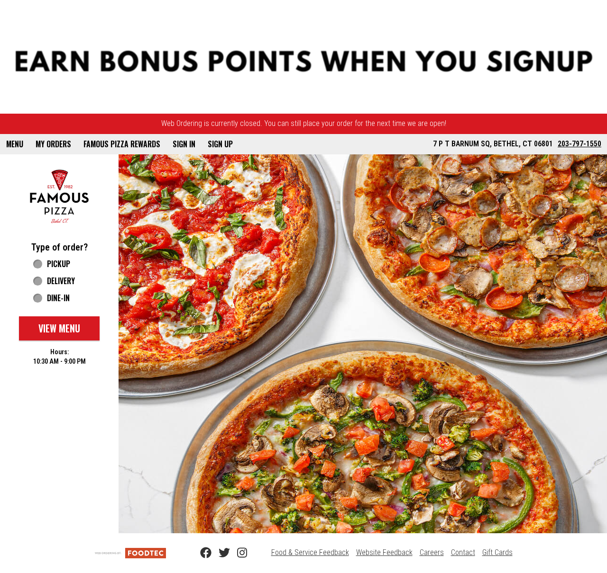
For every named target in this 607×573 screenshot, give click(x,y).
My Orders (53, 144)
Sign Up (220, 144)
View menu (59, 328)
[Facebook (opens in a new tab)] (200, 553)
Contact (463, 552)
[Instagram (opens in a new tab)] (237, 553)
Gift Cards (497, 552)
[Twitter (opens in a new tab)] (218, 553)
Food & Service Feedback (310, 552)
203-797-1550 (579, 143)
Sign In (184, 144)
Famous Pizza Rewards (121, 144)
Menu (14, 144)
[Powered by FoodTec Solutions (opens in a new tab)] (130, 552)
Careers (432, 552)
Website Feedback (384, 552)
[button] (59, 196)
